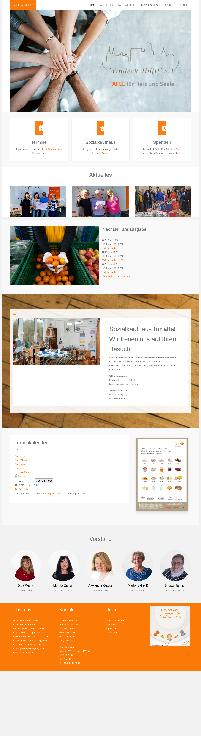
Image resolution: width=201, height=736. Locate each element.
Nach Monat (21, 460)
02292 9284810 (67, 655)
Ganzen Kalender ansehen (116, 276)
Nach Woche (21, 464)
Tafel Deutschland (115, 620)
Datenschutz (112, 632)
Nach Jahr (20, 456)
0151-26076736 (67, 636)
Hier (111, 357)
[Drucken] (21, 449)
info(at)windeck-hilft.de (70, 640)
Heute (18, 468)
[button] (162, 474)
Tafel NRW (111, 624)
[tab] (14, 314)
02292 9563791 (67, 632)
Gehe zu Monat (23, 472)
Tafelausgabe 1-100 (112, 248)
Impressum (111, 628)
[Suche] (20, 476)
